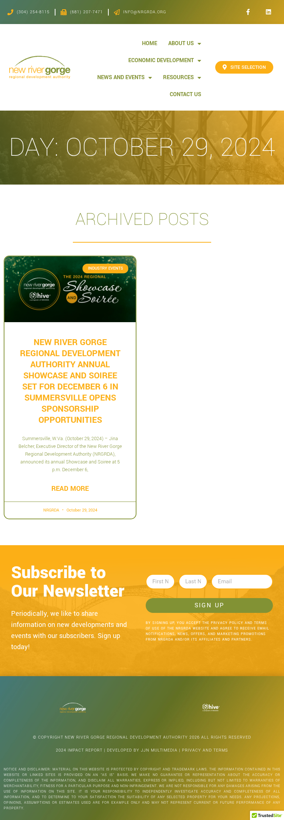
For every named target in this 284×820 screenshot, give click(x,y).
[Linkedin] (268, 12)
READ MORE (70, 488)
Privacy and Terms (205, 750)
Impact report (85, 750)
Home (149, 43)
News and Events (121, 77)
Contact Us (185, 94)
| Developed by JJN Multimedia (141, 750)
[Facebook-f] (248, 12)
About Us (181, 43)
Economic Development (161, 60)
